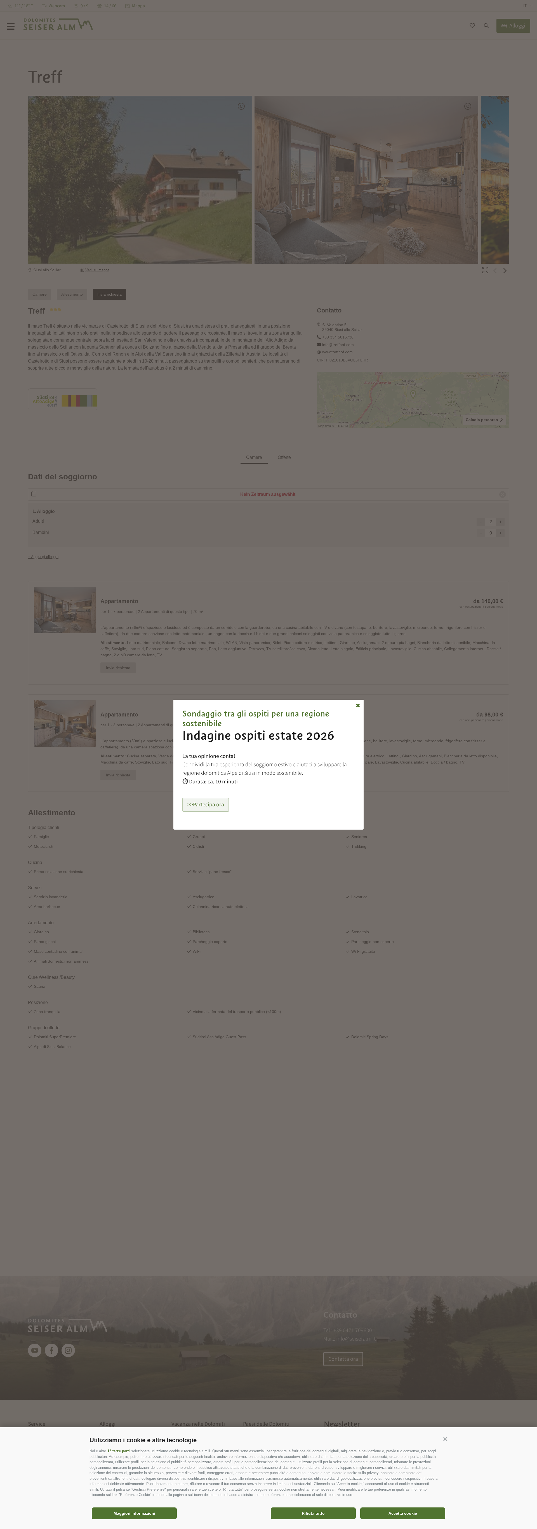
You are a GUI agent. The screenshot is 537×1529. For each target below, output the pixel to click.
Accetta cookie (402, 1513)
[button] (445, 1439)
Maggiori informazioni (134, 1513)
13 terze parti (118, 1451)
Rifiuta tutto (313, 1513)
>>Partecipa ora (205, 805)
